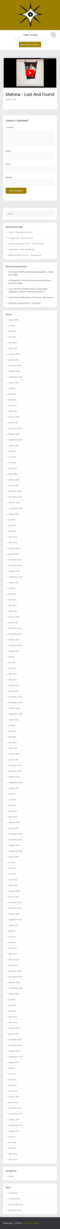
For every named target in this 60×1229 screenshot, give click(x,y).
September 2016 (15, 988)
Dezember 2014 (15, 1108)
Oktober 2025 (14, 371)
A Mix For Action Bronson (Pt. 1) (32, 291)
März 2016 (13, 1022)
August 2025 (14, 382)
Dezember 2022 (15, 559)
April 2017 (13, 948)
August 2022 (14, 582)
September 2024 (15, 439)
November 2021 (15, 634)
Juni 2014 (12, 1142)
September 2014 (15, 1125)
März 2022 (13, 611)
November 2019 (15, 771)
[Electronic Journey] (30, 26)
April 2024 (13, 468)
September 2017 (15, 919)
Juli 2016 (12, 999)
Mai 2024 (12, 462)
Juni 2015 (12, 1074)
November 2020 (15, 702)
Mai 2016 (12, 1011)
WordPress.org (15, 1210)
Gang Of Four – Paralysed (29, 303)
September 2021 (15, 645)
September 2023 (15, 508)
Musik (11, 1176)
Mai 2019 (12, 805)
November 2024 (15, 428)
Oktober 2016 (14, 982)
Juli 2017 (12, 931)
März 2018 (13, 885)
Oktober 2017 (14, 914)
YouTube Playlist (31, 1223)
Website (9, 177)
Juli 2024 (12, 451)
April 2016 (13, 1016)
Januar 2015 (13, 1102)
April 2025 (13, 405)
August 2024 (14, 445)
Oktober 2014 (14, 1119)
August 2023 (14, 514)
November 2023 (15, 497)
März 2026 (13, 348)
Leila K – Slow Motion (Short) (20, 232)
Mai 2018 (12, 874)
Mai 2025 (12, 399)
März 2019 (13, 816)
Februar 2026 (14, 354)
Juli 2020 (12, 725)
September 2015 (15, 1056)
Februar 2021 (14, 685)
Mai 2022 (12, 599)
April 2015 (13, 1085)
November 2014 (15, 1114)
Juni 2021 (12, 662)
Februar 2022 (14, 617)
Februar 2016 (14, 1028)
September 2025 (15, 377)
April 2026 (13, 342)
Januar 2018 (13, 896)
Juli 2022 (12, 588)
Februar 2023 (14, 548)
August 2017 (14, 925)
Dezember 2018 (15, 834)
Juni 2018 (12, 868)
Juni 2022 (12, 594)
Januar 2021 (13, 691)
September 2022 (15, 577)
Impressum (8, 1223)
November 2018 (15, 839)
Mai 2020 (12, 737)
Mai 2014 (12, 1148)
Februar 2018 (14, 891)
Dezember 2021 (15, 628)
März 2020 (13, 748)
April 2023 (13, 537)
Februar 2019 (14, 822)
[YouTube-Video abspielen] (30, 73)
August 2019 (14, 788)
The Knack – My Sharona (42, 297)
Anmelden (13, 1193)
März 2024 (13, 474)
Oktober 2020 (14, 708)
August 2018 (14, 856)
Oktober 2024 (14, 434)
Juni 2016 (12, 1005)
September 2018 (15, 851)
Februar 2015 (14, 1096)
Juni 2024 (12, 457)
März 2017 (13, 954)
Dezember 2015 (15, 1039)
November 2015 (15, 1045)
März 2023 (13, 542)
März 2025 (13, 411)
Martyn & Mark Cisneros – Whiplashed (25, 255)
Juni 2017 (12, 936)
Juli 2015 (12, 1068)
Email (8, 164)
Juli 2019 (12, 794)
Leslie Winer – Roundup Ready (21, 249)
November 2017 (15, 908)
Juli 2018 (12, 862)
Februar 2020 (14, 754)
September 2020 (15, 714)
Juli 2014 (12, 1136)
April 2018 (13, 879)
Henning (12, 272)
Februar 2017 (14, 959)
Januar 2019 (13, 828)
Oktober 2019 (14, 776)
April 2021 (13, 674)
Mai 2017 (12, 942)
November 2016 (15, 976)
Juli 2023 (12, 519)
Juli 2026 (12, 325)
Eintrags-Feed (14, 1198)
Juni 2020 (12, 731)
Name (9, 151)
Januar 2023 (13, 554)
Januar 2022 (13, 622)
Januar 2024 (13, 485)
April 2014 (13, 1154)
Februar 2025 (14, 417)
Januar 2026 (13, 359)
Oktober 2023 (14, 502)
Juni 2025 (12, 394)
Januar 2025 (13, 422)
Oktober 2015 (14, 1051)
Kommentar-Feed (16, 1204)
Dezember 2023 (15, 491)
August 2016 (14, 994)
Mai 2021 (12, 668)
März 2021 (13, 679)
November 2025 (15, 365)
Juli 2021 (12, 657)
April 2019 (13, 811)
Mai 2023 (12, 531)
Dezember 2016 (15, 971)
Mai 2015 (12, 1079)
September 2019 (15, 782)
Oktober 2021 (14, 639)
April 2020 (13, 742)
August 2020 (14, 719)
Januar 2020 (13, 759)
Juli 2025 (12, 388)
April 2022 (13, 605)
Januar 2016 (13, 1034)
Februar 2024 (14, 479)
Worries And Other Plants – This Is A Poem (26, 243)
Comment (10, 127)
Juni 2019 (12, 799)
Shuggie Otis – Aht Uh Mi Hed (21, 238)
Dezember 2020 (15, 697)
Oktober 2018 (14, 845)
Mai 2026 (12, 337)
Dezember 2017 (15, 902)
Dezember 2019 (15, 765)
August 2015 (14, 1062)
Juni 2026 (12, 331)
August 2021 (14, 651)
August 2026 (14, 320)
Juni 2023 (12, 525)
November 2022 (15, 565)
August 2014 (14, 1131)
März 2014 (13, 1159)
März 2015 (13, 1091)
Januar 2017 (13, 965)
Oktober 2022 (14, 571)
